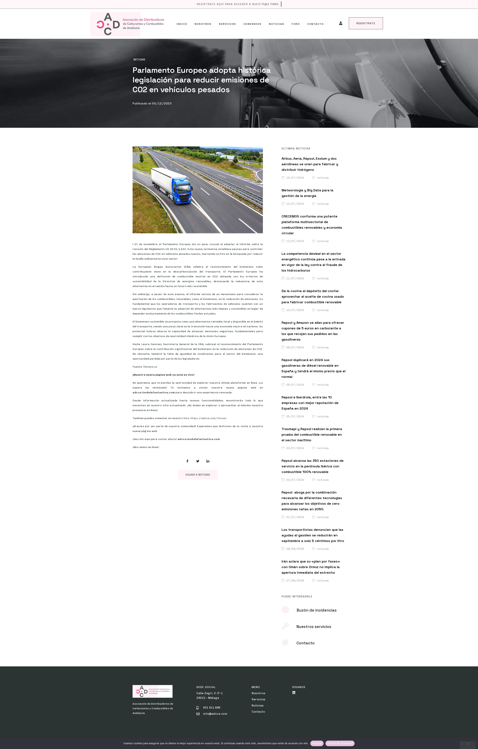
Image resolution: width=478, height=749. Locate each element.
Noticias (276, 24)
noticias (139, 59)
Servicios (227, 24)
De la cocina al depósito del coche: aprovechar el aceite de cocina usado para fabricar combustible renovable (313, 296)
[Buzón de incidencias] (285, 609)
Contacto (315, 24)
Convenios (252, 24)
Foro (296, 24)
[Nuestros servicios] (285, 626)
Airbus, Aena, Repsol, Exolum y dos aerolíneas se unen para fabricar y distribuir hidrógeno (310, 164)
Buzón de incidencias (317, 610)
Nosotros (203, 24)
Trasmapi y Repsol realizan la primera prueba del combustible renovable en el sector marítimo (312, 434)
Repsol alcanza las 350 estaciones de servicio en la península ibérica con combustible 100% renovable (313, 466)
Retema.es (150, 366)
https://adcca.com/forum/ (209, 418)
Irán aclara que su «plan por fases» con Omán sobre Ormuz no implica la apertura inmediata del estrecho (311, 567)
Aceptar (317, 743)
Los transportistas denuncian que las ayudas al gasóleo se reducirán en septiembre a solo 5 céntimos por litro (313, 535)
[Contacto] (285, 642)
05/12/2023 (162, 103)
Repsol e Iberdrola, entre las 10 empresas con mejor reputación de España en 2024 (310, 402)
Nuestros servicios (314, 626)
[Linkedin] (293, 692)
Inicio (181, 24)
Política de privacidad (340, 743)
